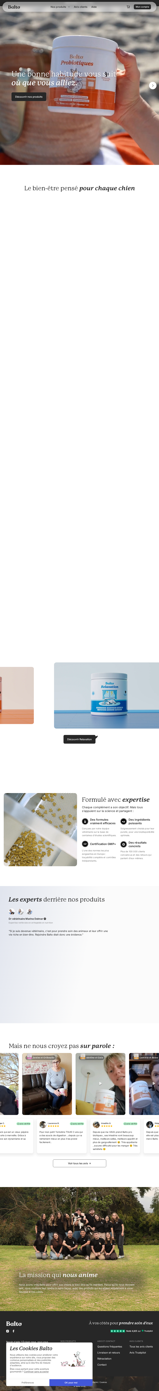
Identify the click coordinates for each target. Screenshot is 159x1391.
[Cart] (128, 13)
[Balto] (14, 13)
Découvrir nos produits (29, 96)
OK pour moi (71, 1382)
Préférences (28, 1382)
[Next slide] (153, 85)
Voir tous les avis (78, 1163)
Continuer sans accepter (36, 1371)
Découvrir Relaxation (79, 739)
